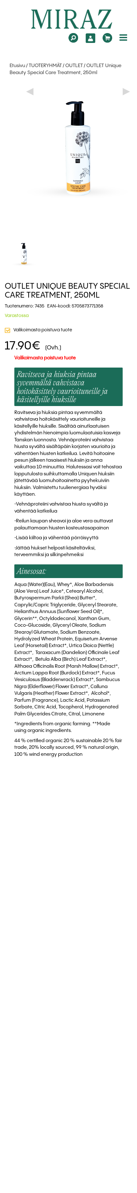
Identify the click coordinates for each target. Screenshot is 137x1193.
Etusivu (17, 65)
